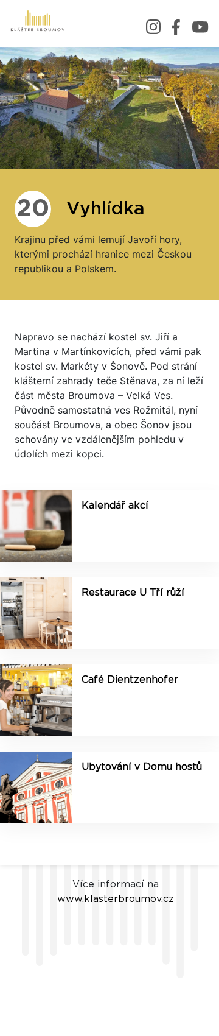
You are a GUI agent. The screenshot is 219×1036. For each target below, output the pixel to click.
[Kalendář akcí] (36, 526)
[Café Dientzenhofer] (36, 700)
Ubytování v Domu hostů (142, 767)
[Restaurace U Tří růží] (36, 613)
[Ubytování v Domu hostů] (36, 787)
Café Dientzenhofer (130, 680)
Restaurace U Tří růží (133, 592)
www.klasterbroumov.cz (115, 899)
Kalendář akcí (115, 505)
